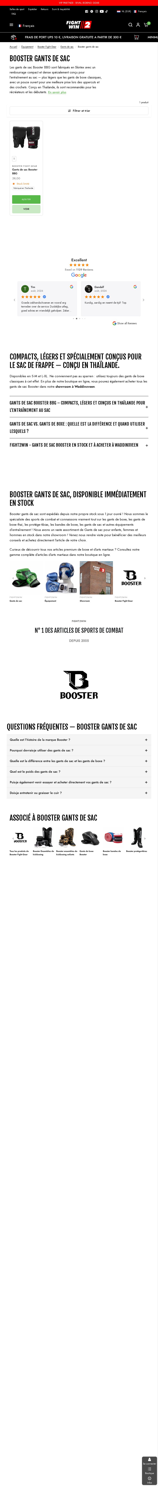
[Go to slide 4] (79, 318)
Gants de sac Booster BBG (24, 171)
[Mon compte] (138, 24)
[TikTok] (106, 11)
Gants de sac (67, 47)
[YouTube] (101, 11)
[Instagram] (96, 11)
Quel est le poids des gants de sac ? (35, 771)
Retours (44, 9)
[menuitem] (18, 9)
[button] (131, 11)
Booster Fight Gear (47, 47)
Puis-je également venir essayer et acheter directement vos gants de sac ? (60, 782)
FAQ (14, 14)
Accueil (13, 47)
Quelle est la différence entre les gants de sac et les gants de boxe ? (57, 761)
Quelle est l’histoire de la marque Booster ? (40, 739)
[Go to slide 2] (73, 318)
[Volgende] (145, 578)
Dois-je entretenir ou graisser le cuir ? (36, 793)
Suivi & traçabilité (61, 9)
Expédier (32, 9)
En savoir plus (57, 92)
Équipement (27, 47)
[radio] (14, 158)
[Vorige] (13, 578)
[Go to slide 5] (82, 318)
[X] (91, 11)
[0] (145, 24)
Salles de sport (17, 9)
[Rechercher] (130, 24)
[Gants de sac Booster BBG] (26, 137)
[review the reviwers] (71, 287)
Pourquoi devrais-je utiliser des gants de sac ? (41, 750)
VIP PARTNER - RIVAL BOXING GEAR (79, 3)
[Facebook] (86, 11)
